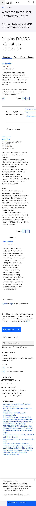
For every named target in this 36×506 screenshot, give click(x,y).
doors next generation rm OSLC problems (18, 448)
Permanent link (6, 137)
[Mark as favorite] (3, 98)
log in (12, 304)
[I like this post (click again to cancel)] (24, 98)
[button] (34, 480)
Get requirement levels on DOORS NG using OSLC (18, 440)
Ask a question (8, 330)
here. (28, 321)
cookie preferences (9, 496)
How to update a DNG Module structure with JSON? (17, 409)
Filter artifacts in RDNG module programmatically (14, 414)
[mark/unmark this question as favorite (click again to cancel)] (3, 98)
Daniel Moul (6, 139)
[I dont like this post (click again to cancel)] (28, 98)
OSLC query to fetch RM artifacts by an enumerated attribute (17, 405)
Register (5, 304)
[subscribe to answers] (3, 367)
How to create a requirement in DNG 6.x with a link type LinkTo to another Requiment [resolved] (17, 452)
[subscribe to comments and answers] (3, 371)
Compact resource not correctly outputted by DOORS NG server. (18, 436)
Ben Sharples (7, 63)
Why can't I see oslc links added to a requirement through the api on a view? (17, 445)
